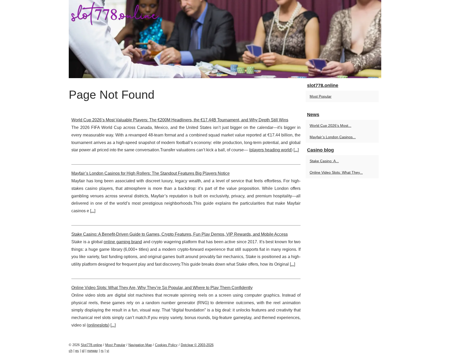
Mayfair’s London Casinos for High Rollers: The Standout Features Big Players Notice (150, 173)
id (83, 351)
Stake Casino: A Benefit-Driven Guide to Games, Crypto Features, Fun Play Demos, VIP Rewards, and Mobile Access (179, 234)
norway (92, 351)
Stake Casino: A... (324, 161)
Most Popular (321, 96)
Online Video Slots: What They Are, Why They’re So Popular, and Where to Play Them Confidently (162, 287)
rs (102, 351)
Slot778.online (91, 345)
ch (70, 351)
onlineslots (98, 325)
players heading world (270, 150)
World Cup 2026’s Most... (330, 125)
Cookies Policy (166, 345)
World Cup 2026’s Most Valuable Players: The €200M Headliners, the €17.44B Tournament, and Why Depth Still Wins (179, 120)
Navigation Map (140, 345)
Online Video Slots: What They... (336, 172)
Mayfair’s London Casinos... (333, 137)
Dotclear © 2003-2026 (197, 345)
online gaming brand (123, 242)
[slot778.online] (225, 39)
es (77, 351)
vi (108, 351)
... (296, 150)
